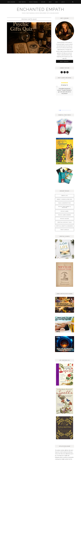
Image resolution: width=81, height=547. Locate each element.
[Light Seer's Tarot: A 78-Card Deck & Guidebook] (64, 184)
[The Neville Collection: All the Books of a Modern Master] (64, 287)
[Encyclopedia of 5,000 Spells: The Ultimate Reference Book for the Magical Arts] (64, 385)
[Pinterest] (64, 72)
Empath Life (65, 195)
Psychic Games (64, 211)
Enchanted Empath (40, 9)
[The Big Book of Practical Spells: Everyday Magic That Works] (64, 414)
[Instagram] (67, 72)
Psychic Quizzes (64, 218)
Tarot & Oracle (64, 229)
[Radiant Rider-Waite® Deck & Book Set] (64, 164)
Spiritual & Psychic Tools (65, 222)
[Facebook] (61, 72)
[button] (61, 110)
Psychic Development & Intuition (64, 207)
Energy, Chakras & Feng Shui (64, 199)
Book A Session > (64, 61)
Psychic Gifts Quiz (29, 19)
